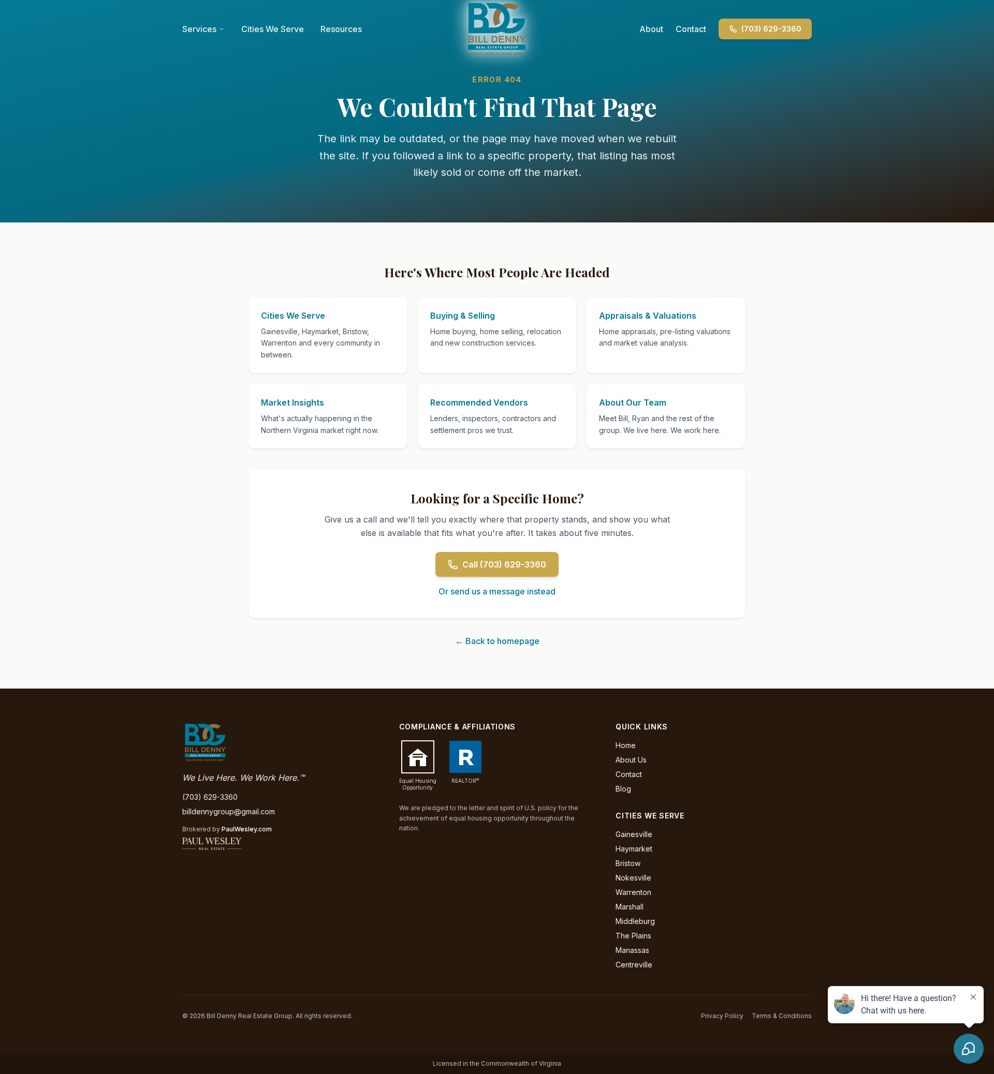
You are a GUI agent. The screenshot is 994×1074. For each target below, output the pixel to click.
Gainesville (634, 834)
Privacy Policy (722, 1016)
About (651, 29)
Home (626, 745)
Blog (623, 788)
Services (199, 29)
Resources (341, 29)
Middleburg (635, 921)
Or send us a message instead (497, 591)
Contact (691, 29)
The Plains (633, 935)
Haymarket (634, 848)
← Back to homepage (497, 641)
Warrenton (633, 892)
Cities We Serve (272, 29)
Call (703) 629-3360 (504, 564)
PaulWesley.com (247, 829)
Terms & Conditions (782, 1016)
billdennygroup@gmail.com (228, 811)
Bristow (628, 863)
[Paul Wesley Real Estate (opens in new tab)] (211, 844)
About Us (631, 759)
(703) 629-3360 (771, 28)
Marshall (630, 906)
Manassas (632, 950)
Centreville (634, 964)
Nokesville (633, 877)
